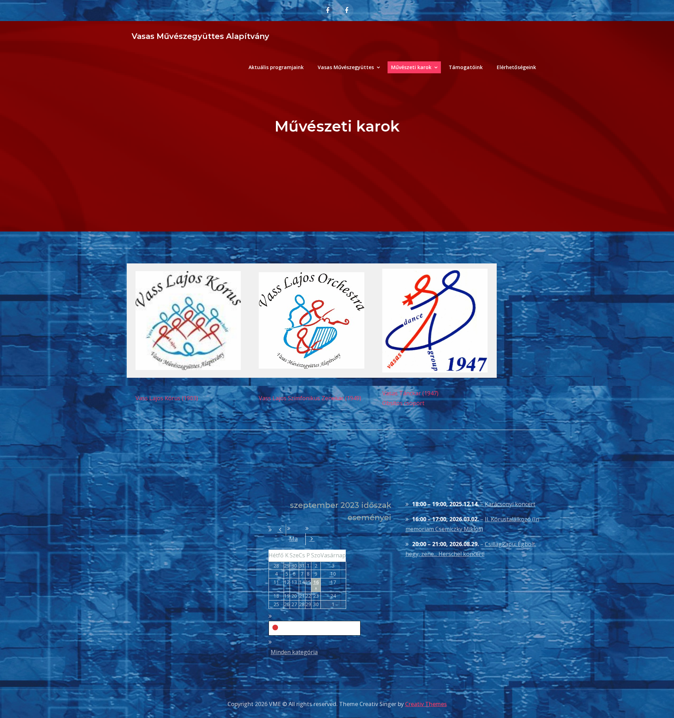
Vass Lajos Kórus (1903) (167, 398)
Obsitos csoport (403, 403)
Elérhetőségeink (516, 67)
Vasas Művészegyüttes (346, 67)
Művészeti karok (411, 67)
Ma (293, 539)
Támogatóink (466, 67)
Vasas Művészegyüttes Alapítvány (200, 36)
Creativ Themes (426, 704)
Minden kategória (294, 652)
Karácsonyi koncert (510, 504)
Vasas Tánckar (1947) (410, 393)
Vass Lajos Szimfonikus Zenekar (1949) (310, 398)
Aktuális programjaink (276, 67)
